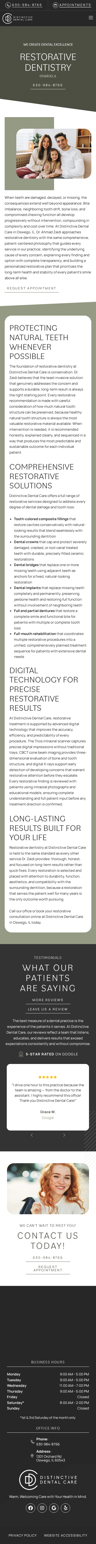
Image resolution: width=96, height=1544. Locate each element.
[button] (31, 1135)
